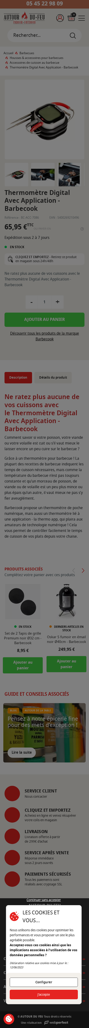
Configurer (43, 982)
